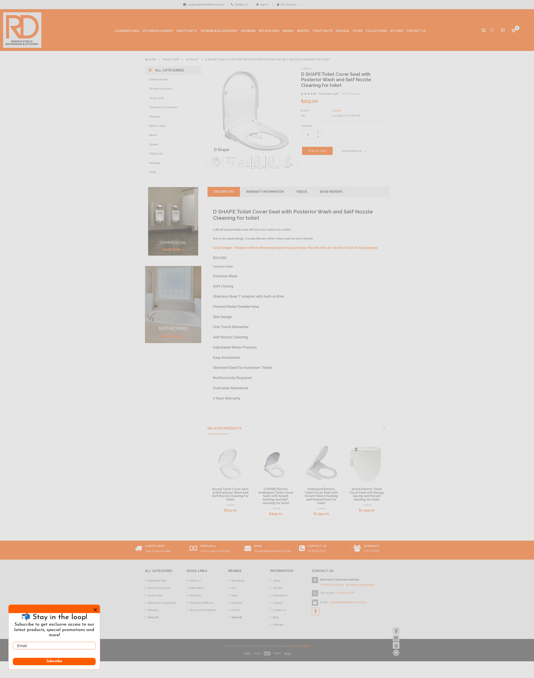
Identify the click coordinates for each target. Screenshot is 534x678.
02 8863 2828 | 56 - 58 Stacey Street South (347, 584)
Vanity (277, 580)
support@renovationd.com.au (206, 4)
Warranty (195, 595)
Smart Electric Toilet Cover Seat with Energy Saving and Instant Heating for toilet (366, 494)
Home (152, 59)
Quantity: (307, 125)
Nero (234, 595)
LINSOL (236, 610)
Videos (301, 191)
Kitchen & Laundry (160, 88)
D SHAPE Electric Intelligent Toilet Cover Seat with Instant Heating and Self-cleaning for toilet (275, 496)
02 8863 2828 (317, 551)
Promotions (280, 595)
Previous (205, 163)
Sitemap (278, 624)
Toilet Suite (170, 59)
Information (196, 587)
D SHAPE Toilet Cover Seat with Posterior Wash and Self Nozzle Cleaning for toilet (267, 59)
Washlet (192, 59)
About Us (195, 580)
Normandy (238, 580)
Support (278, 602)
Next (297, 163)
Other (152, 172)
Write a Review (350, 93)
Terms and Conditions (202, 610)
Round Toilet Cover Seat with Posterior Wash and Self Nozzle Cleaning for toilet (230, 494)
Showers (154, 116)
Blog (276, 617)
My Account (288, 4)
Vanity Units (156, 98)
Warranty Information (265, 191)
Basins (153, 135)
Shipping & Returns (201, 602)
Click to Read (372, 550)
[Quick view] (230, 456)
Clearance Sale (158, 79)
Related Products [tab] (225, 428)
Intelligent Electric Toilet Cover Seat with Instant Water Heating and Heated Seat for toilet (321, 496)
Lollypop (236, 602)
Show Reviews (331, 191)
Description (224, 191)
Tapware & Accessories (163, 107)
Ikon (233, 587)
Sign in (264, 4)
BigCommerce (301, 646)
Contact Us (241, 4)
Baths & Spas (157, 125)
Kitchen (277, 587)
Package (154, 163)
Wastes (153, 144)
